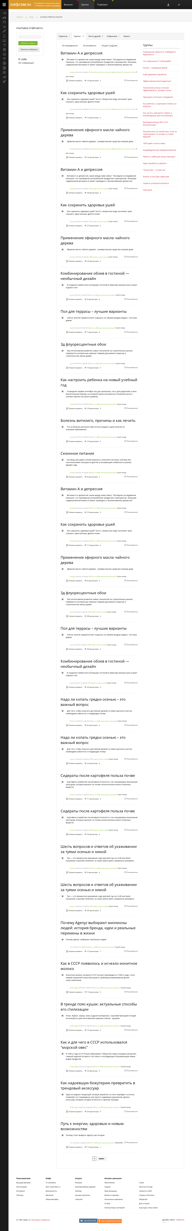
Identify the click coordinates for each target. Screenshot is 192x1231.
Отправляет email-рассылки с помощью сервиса (47, 4)
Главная (19, 17)
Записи (126, 36)
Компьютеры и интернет (114, 1207)
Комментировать (75, 80)
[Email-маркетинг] (4, 82)
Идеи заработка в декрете (155, 163)
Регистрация (21, 1187)
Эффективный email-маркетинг (157, 81)
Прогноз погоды (146, 1187)
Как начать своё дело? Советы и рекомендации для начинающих (158, 114)
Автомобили (109, 1182)
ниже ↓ (102, 1158)
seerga (72, 72)
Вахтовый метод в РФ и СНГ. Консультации (155, 123)
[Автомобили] (4, 18)
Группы (85, 4)
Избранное (113, 36)
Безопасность (51, 1191)
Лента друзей (95, 36)
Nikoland (180, 1219)
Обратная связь (52, 1199)
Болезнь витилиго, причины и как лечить (98, 420)
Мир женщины (110, 1191)
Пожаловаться (132, 80)
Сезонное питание (77, 453)
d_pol (72, 295)
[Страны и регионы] (4, 68)
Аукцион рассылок (82, 1195)
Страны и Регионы (146, 1195)
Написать (28, 49)
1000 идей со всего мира (98, 188)
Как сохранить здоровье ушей (88, 92)
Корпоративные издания (85, 1187)
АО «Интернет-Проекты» (39, 1220)
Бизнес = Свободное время (155, 68)
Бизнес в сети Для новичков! (156, 176)
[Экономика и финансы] (4, 77)
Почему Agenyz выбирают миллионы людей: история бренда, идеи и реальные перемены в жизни (98, 927)
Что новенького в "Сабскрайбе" (157, 61)
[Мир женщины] (4, 31)
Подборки (102, 4)
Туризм (107, 1187)
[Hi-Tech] (4, 36)
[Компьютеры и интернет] (4, 40)
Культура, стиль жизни (148, 1207)
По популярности (70, 45)
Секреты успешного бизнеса (156, 183)
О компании (51, 1182)
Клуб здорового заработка (155, 74)
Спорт (141, 1182)
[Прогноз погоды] (4, 59)
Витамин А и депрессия (82, 52)
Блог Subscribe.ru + (53, 1187)
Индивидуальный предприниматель (159, 150)
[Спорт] (4, 63)
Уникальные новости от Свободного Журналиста (159, 53)
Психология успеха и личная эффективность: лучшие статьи (112, 72)
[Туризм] (4, 72)
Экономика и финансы (113, 1199)
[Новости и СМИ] (4, 50)
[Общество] (4, 54)
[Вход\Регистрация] (168, 4)
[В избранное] (63, 59)
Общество (143, 1199)
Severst (72, 721)
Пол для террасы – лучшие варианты (94, 311)
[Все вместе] (4, 13)
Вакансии (49, 1195)
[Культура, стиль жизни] (4, 45)
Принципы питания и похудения (158, 97)
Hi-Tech (107, 1203)
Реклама (78, 1182)
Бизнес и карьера (111, 1195)
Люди (31, 17)
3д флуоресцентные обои (83, 344)
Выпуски (68, 4)
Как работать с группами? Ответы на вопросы (159, 105)
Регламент (20, 1191)
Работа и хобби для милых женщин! (101, 295)
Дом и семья (144, 1203)
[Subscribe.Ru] (20, 4)
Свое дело (147, 190)
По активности (89, 45)
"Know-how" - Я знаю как (154, 170)
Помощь (20, 1195)
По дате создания (109, 45)
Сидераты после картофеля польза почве (98, 775)
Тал (71, 947)
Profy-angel (74, 988)
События (78, 1199)
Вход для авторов (23, 1182)
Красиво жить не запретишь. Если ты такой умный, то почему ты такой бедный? (160, 134)
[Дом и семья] (4, 27)
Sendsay (78, 1191)
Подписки (64, 36)
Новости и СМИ (145, 1191)
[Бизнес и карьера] (4, 22)
